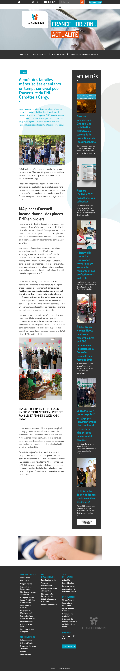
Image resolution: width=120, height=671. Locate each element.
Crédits (53, 668)
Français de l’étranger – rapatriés (28, 647)
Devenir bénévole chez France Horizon (27, 617)
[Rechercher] (82, 2)
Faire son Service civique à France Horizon (26, 623)
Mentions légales (64, 668)
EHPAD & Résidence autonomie (48, 600)
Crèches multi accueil (49, 604)
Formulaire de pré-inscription (27, 630)
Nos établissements (48, 580)
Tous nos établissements (47, 584)
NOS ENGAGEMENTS (27, 637)
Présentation (25, 577)
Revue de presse (58, 54)
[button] (60, 7)
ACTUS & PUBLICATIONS (67, 575)
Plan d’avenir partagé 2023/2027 (28, 593)
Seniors (23, 651)
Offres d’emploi (68, 600)
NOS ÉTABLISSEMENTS (47, 575)
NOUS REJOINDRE (68, 597)
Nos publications (40, 54)
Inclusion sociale (26, 640)
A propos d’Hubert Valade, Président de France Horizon (27, 599)
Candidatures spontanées (67, 604)
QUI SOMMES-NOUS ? (28, 574)
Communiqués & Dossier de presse (84, 54)
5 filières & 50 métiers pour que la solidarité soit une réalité (69, 622)
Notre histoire (25, 581)
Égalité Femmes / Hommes (68, 609)
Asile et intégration (27, 643)
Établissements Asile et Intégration (49, 589)
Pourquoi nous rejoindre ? (67, 615)
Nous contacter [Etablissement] (26, 612)
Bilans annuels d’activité (25, 606)
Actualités (24, 54)
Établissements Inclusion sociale (47, 595)
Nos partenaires (26, 584)
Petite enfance (25, 654)
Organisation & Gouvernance (25, 588)
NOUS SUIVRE (66, 633)
